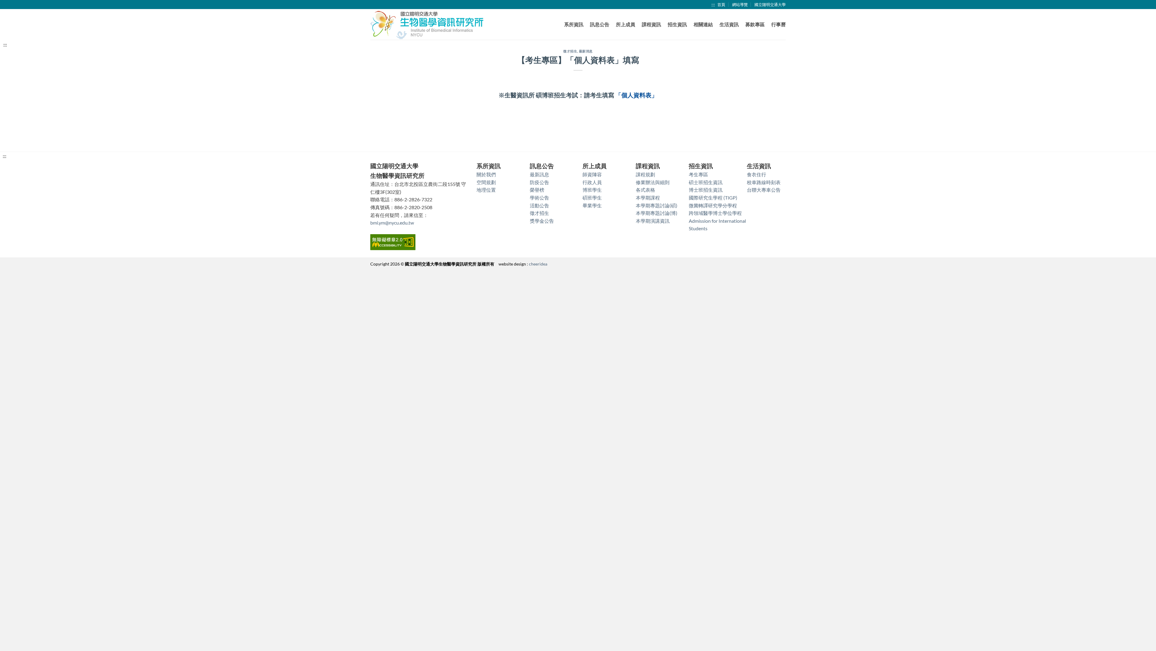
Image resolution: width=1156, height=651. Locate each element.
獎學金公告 (542, 221)
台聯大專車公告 (764, 190)
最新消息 (586, 51)
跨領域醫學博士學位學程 (715, 213)
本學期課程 (648, 197)
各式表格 (645, 190)
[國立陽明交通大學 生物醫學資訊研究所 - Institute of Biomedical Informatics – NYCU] (427, 24)
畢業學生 (592, 205)
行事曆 (778, 24)
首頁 (721, 4)
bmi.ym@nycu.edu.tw (392, 222)
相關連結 (703, 24)
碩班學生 (592, 197)
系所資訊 (573, 24)
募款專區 (755, 24)
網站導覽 (740, 4)
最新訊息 (539, 174)
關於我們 (486, 174)
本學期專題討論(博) (656, 213)
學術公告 (539, 197)
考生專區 (698, 174)
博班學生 (592, 190)
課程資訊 (651, 24)
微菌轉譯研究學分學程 (713, 205)
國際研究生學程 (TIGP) (713, 197)
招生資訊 (677, 24)
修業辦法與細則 (653, 182)
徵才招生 (570, 51)
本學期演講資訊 (653, 221)
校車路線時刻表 (764, 182)
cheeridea (538, 263)
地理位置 (486, 190)
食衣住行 (756, 174)
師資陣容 (592, 174)
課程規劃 (645, 174)
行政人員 (592, 182)
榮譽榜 (537, 190)
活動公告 (539, 205)
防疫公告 (539, 182)
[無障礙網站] (392, 241)
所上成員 (625, 24)
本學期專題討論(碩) (656, 205)
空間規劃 (486, 182)
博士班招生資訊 (705, 190)
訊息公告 (599, 24)
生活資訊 (729, 24)
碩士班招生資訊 (705, 182)
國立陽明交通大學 (770, 4)
